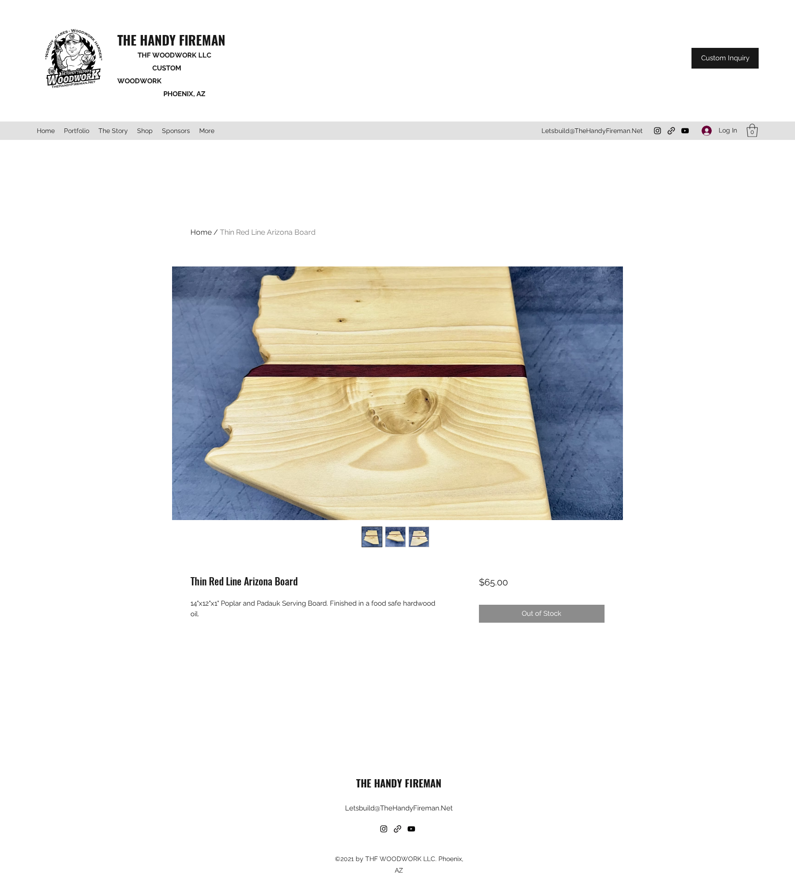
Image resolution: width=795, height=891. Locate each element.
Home (201, 232)
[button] (752, 130)
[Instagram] (657, 130)
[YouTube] (685, 130)
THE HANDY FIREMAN (171, 39)
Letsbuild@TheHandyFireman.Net (592, 130)
